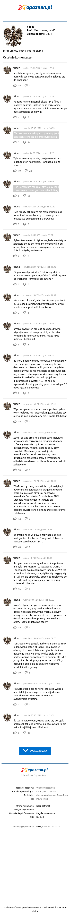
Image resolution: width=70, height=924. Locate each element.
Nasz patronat (43, 805)
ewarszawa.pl (34, 907)
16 (19, 589)
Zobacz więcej (38, 750)
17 (19, 704)
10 (19, 170)
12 (19, 518)
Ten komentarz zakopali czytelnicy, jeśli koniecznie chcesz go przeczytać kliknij (36, 135)
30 (19, 470)
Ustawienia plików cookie (21, 813)
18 (29, 732)
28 (29, 195)
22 (30, 170)
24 (29, 142)
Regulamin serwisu (45, 813)
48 (19, 547)
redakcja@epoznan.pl (23, 826)
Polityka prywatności (24, 809)
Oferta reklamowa (25, 805)
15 (19, 85)
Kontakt (40, 817)
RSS (32, 817)
